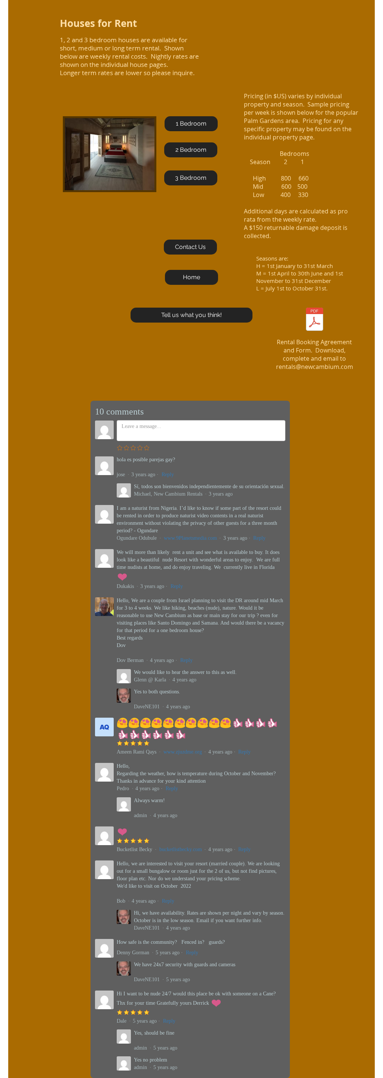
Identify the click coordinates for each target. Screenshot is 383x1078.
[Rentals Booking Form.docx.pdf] (314, 320)
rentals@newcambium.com (314, 367)
